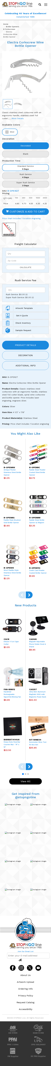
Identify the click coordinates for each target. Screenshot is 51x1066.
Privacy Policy (25, 995)
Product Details (25, 345)
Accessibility (25, 1009)
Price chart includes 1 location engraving (21, 218)
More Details (18, 118)
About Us (25, 975)
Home (5, 24)
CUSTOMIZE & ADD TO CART (27, 211)
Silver (11, 132)
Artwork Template (24, 308)
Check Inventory (23, 323)
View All (25, 781)
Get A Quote (21, 315)
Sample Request (23, 330)
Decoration (25, 355)
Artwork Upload (25, 982)
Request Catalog (25, 1002)
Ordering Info (25, 988)
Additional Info (26, 365)
